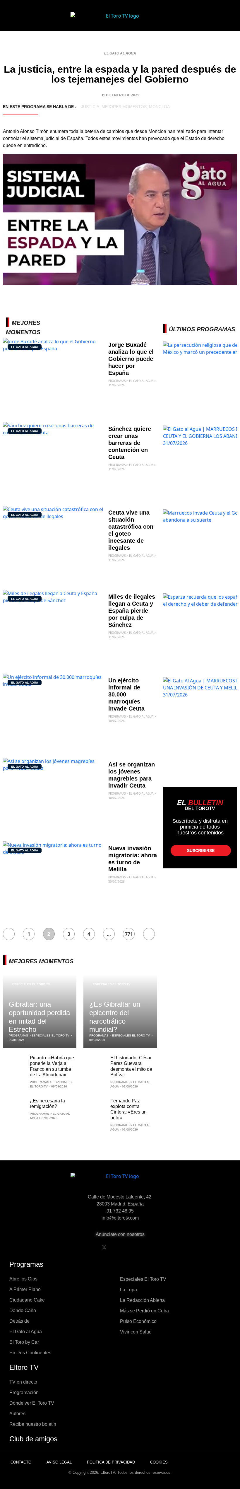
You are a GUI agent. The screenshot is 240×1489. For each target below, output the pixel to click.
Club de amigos (33, 1439)
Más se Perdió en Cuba (144, 1310)
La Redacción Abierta (142, 1300)
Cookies (159, 1462)
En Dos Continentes (30, 1352)
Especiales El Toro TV (31, 984)
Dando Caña (22, 1310)
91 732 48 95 (120, 1210)
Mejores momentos (124, 106)
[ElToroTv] (120, 20)
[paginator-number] (9, 934)
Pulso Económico (138, 1321)
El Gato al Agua (120, 53)
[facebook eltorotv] (89, 1247)
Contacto (21, 1462)
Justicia (90, 106)
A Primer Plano (25, 1289)
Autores (17, 1413)
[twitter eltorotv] (104, 1247)
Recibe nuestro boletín (32, 1424)
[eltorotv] (120, 1181)
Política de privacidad (111, 1462)
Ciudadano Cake (27, 1299)
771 (129, 934)
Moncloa (159, 106)
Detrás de (19, 1321)
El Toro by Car (24, 1342)
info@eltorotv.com (120, 1217)
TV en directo (23, 1381)
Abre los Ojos (23, 1278)
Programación (24, 1392)
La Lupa (128, 1289)
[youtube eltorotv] (119, 1247)
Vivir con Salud (136, 1331)
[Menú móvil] (24, 20)
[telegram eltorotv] (149, 1247)
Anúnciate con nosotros (120, 1234)
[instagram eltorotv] (134, 1247)
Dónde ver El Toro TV (31, 1403)
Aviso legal (59, 1462)
